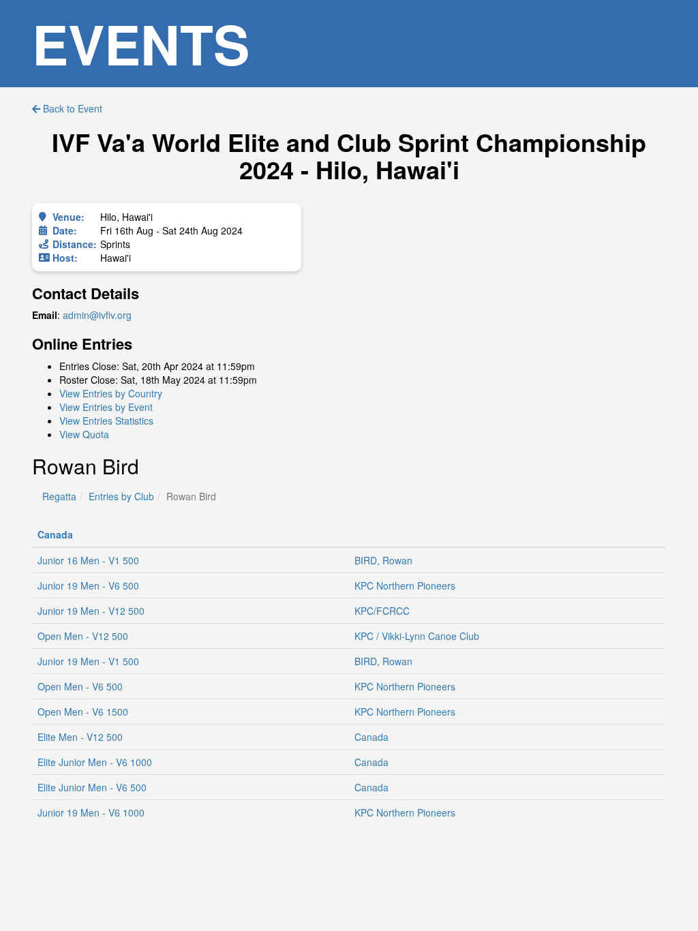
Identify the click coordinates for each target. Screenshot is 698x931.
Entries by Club (121, 496)
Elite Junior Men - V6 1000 (94, 762)
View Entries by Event (106, 407)
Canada (55, 534)
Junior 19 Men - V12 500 (91, 610)
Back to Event (71, 108)
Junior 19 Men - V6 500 (88, 585)
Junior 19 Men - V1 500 (88, 661)
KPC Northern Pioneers (404, 585)
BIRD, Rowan (383, 560)
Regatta (59, 496)
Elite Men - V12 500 (80, 737)
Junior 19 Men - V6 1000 (91, 812)
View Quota (84, 434)
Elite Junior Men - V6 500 (92, 787)
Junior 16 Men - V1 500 (88, 560)
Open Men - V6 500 (80, 686)
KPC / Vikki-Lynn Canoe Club (416, 636)
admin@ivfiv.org (97, 315)
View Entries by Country (110, 393)
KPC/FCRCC (382, 610)
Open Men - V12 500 (82, 636)
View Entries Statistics (106, 420)
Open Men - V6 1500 (82, 711)
